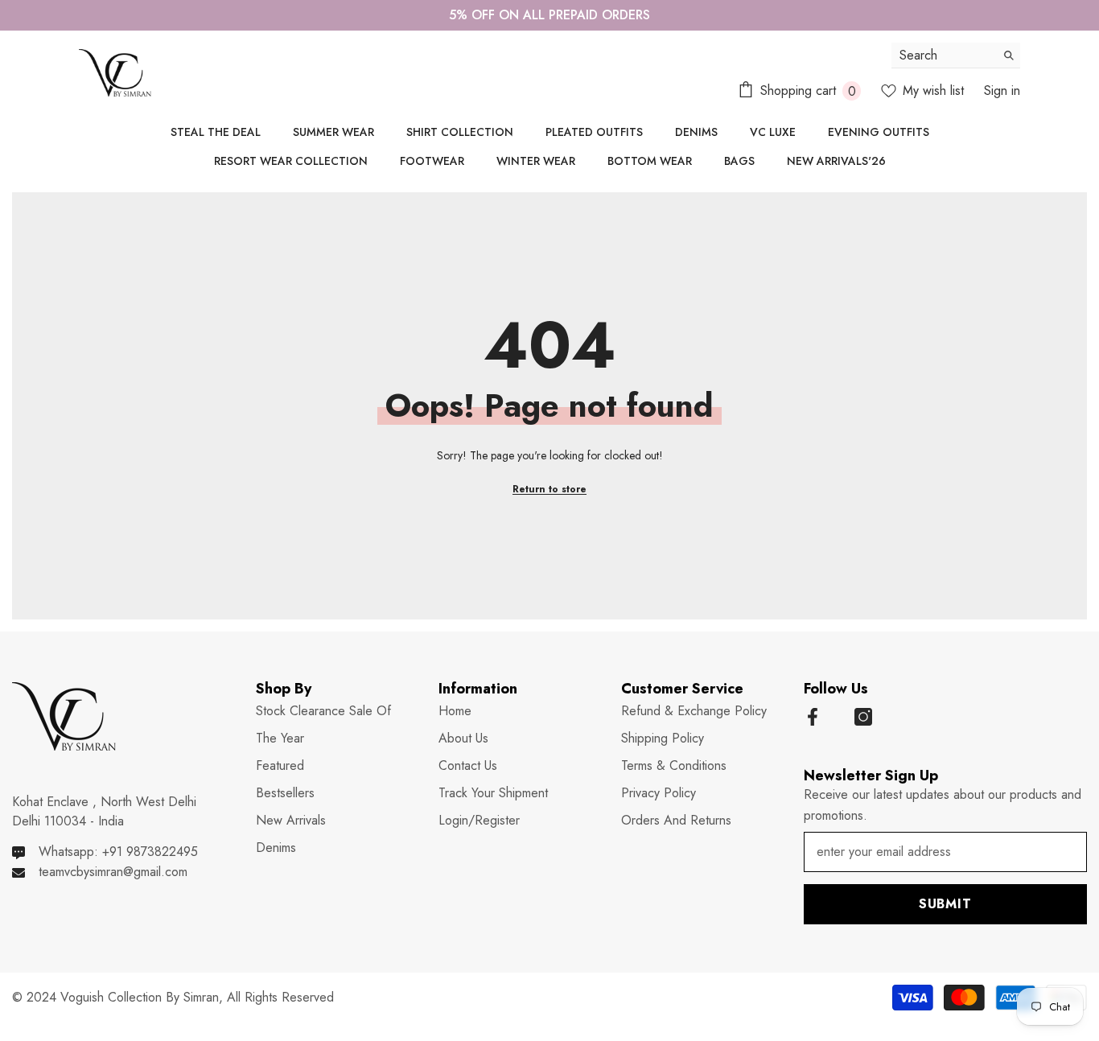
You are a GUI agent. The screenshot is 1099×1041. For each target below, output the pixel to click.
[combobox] (943, 55)
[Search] (955, 55)
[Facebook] (812, 716)
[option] (549, 15)
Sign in (1002, 90)
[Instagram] (863, 716)
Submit (945, 904)
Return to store (549, 489)
